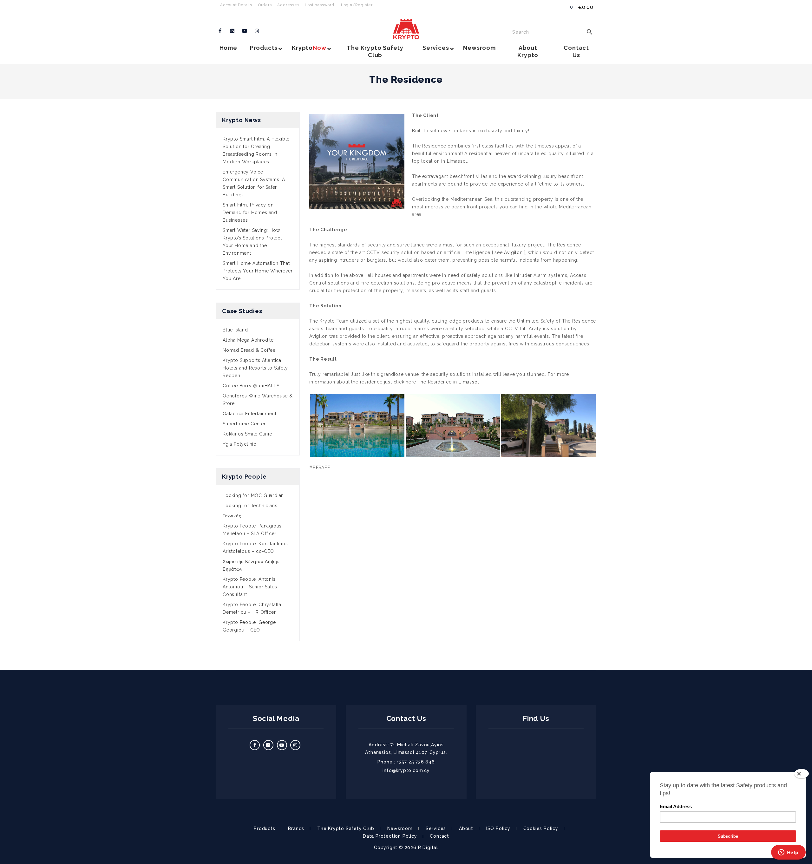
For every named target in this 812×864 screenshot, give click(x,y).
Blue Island (235, 329)
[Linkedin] (232, 31)
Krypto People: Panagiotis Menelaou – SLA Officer (252, 529)
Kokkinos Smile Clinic (247, 433)
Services (436, 828)
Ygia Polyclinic (239, 444)
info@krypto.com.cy (406, 770)
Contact (439, 836)
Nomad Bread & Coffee (249, 350)
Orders (265, 5)
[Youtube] (244, 31)
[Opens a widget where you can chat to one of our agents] (788, 853)
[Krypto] (406, 29)
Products (264, 828)
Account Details (236, 5)
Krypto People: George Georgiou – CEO (249, 626)
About (466, 828)
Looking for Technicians (250, 505)
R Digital (428, 847)
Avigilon (513, 252)
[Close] (801, 773)
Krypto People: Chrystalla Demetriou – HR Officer (252, 608)
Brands (296, 828)
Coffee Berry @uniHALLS (251, 385)
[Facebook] (220, 31)
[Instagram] (256, 31)
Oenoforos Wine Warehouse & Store (258, 399)
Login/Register (357, 5)
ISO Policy (498, 828)
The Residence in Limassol (448, 381)
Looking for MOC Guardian (253, 495)
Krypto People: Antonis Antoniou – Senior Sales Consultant (250, 587)
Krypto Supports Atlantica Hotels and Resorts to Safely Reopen (255, 368)
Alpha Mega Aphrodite (248, 340)
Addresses (288, 5)
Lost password (319, 5)
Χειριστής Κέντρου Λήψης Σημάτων (251, 565)
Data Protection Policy (390, 836)
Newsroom (400, 828)
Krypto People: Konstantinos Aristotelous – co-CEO (255, 547)
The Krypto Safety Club (345, 828)
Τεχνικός (232, 515)
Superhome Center (244, 423)
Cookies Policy (540, 828)
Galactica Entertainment (249, 413)
